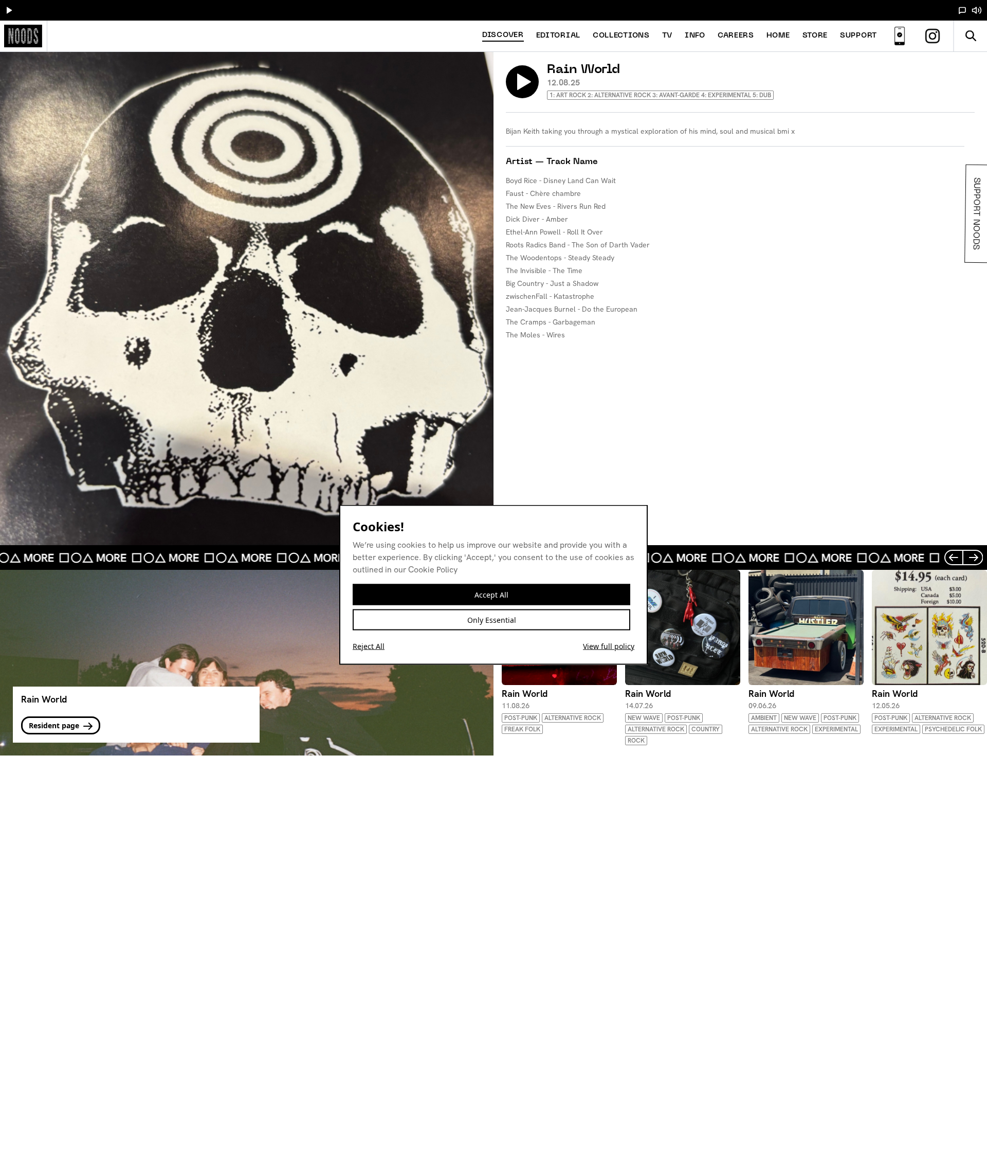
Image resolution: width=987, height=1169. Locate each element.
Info (695, 35)
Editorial (558, 35)
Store (815, 35)
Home (778, 35)
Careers (736, 35)
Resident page (55, 725)
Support (858, 35)
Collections (621, 35)
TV (667, 35)
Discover (503, 35)
